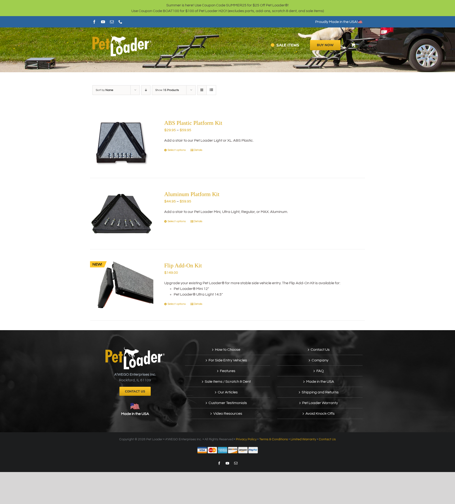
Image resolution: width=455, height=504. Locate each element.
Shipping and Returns (320, 392)
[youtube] (103, 22)
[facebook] (94, 22)
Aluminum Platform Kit (191, 194)
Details (198, 150)
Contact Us (320, 349)
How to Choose (227, 349)
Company (320, 360)
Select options (177, 150)
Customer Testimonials (228, 403)
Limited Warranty (303, 439)
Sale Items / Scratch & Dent (228, 381)
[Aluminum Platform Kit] (121, 213)
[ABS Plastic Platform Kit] (121, 142)
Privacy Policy (246, 439)
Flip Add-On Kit (183, 265)
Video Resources (227, 413)
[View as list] (211, 90)
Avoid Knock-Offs (320, 413)
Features (227, 371)
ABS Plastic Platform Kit (193, 123)
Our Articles (228, 392)
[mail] (112, 22)
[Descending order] (145, 90)
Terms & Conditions (273, 439)
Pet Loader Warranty (320, 403)
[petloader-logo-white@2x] (121, 36)
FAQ (320, 371)
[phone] (120, 22)
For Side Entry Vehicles (228, 360)
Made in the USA (135, 414)
